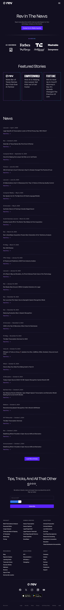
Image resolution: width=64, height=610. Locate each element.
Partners (45, 562)
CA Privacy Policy (46, 605)
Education (45, 541)
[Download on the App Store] (26, 595)
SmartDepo (26, 539)
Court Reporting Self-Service (30, 534)
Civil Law (45, 531)
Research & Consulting (49, 536)
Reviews (5, 569)
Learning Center (7, 559)
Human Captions (27, 526)
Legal (21, 605)
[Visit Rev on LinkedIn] (38, 590)
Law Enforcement (47, 529)
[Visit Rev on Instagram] (32, 590)
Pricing (5, 539)
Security (45, 564)
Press (44, 559)
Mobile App (6, 536)
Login (59, 605)
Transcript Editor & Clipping (10, 531)
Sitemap (54, 605)
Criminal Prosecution (48, 523)
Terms (32, 605)
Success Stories (7, 564)
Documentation (27, 557)
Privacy (37, 605)
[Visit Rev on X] (26, 590)
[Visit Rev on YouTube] (44, 590)
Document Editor (7, 526)
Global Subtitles (27, 536)
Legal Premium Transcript (30, 531)
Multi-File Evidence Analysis (10, 523)
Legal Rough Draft (27, 529)
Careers (45, 557)
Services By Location (8, 575)
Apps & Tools (6, 572)
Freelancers (46, 567)
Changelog (26, 562)
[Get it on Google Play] (37, 595)
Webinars (5, 567)
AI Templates (6, 534)
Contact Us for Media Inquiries (32, 28)
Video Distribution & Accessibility (52, 544)
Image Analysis (7, 529)
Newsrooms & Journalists (50, 539)
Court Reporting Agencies (50, 534)
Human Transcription (28, 523)
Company (45, 554)
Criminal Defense (47, 526)
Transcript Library (7, 562)
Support (45, 569)
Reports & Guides (7, 557)
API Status (26, 559)
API (24, 554)
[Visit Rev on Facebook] (20, 590)
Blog (4, 554)
